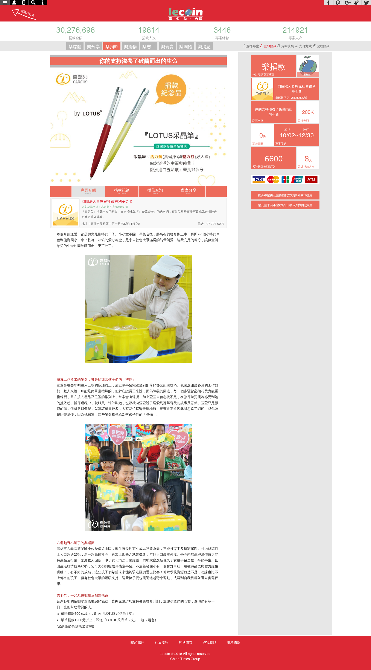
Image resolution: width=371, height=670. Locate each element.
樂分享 (93, 46)
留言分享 (188, 190)
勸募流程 (161, 642)
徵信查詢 (155, 190)
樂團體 (185, 46)
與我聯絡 (209, 642)
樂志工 (148, 46)
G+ (347, 2)
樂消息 (204, 46)
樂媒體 (74, 46)
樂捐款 (111, 46)
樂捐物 (130, 46)
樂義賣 (167, 46)
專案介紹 (88, 190)
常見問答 (185, 642)
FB (328, 2)
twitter (366, 2)
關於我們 (137, 642)
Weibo (357, 2)
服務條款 (233, 642)
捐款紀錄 (121, 190)
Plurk (338, 2)
